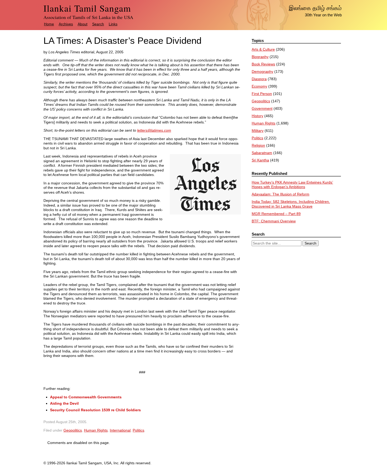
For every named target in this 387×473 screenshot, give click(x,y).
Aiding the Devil (64, 403)
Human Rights (96, 430)
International (120, 430)
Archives (66, 24)
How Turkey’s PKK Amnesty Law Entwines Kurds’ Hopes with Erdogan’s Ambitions (292, 184)
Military (258, 130)
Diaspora (259, 79)
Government (262, 108)
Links (113, 24)
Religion (258, 145)
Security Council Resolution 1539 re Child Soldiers (95, 410)
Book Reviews (263, 64)
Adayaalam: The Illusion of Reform (280, 194)
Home (49, 24)
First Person (262, 94)
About (82, 24)
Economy (259, 86)
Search (98, 24)
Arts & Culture (263, 49)
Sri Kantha (260, 160)
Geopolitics (72, 430)
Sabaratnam (262, 153)
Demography (262, 71)
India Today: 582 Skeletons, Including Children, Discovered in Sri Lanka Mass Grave (291, 203)
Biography (260, 57)
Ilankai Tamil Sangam (87, 8)
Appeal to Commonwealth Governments (86, 397)
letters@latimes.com (154, 130)
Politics (138, 430)
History (257, 116)
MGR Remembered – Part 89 (276, 214)
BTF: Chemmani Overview (274, 221)
